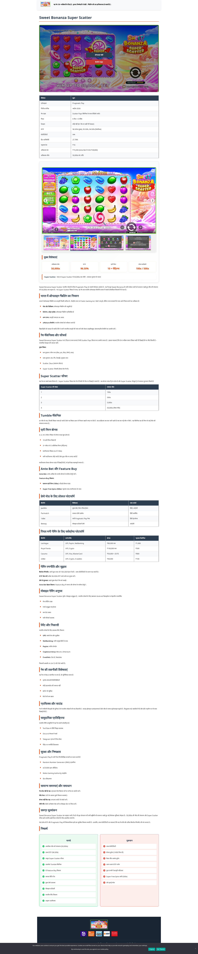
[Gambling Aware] (91, 934)
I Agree (151, 949)
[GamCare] (83, 934)
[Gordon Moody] (107, 934)
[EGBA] (114, 934)
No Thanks (160, 949)
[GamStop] (99, 934)
